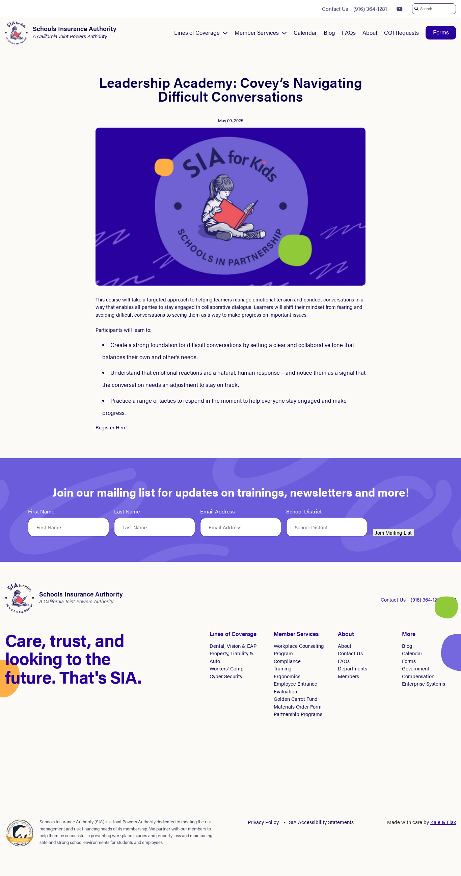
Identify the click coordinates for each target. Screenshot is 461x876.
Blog (329, 32)
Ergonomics (287, 676)
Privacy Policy (263, 821)
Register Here (111, 427)
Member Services (257, 32)
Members (348, 676)
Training (283, 668)
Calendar (305, 32)
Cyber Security (226, 676)
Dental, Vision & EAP (233, 645)
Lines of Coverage (197, 32)
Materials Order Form (298, 706)
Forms (441, 32)
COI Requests (401, 32)
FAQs (349, 32)
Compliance (287, 660)
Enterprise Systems (423, 683)
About (369, 32)
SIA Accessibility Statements (321, 821)
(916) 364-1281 (370, 8)
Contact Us (335, 8)
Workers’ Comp (227, 668)
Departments (352, 668)
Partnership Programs (298, 713)
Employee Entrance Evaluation (295, 687)
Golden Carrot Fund (296, 698)
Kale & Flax (443, 821)
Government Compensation (418, 672)
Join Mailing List (393, 532)
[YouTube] (400, 8)
